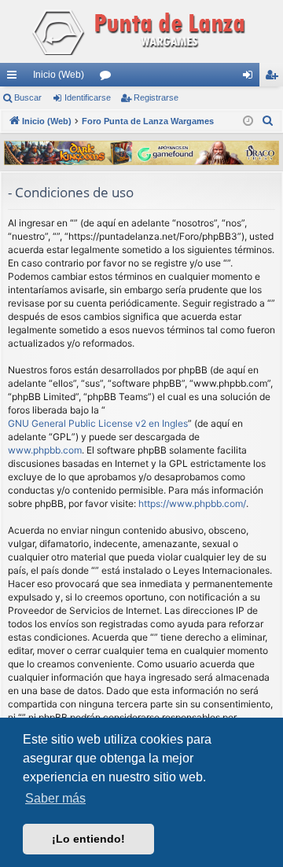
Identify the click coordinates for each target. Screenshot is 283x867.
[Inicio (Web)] (141, 31)
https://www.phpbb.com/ (192, 503)
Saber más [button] (55, 798)
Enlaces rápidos (15, 77)
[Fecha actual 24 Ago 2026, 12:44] (248, 121)
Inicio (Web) (58, 74)
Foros (108, 77)
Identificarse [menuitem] (250, 77)
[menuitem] (268, 121)
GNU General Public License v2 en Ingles (98, 423)
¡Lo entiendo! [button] (88, 838)
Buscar (28, 97)
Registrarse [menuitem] (274, 77)
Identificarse (87, 97)
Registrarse (156, 97)
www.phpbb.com (45, 450)
